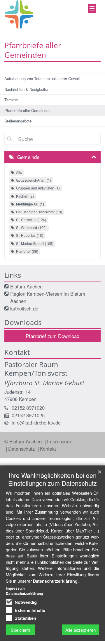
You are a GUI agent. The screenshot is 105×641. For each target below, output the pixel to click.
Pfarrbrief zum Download (52, 336)
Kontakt (48, 448)
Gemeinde (28, 157)
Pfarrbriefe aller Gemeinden (27, 110)
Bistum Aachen (26, 286)
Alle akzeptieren (80, 630)
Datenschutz (22, 448)
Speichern (20, 630)
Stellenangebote (18, 121)
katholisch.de (24, 308)
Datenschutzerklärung (55, 581)
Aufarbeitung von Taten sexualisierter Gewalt (42, 78)
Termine (11, 99)
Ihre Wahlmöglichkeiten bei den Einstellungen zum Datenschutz (52, 479)
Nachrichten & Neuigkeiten (26, 89)
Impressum (59, 441)
